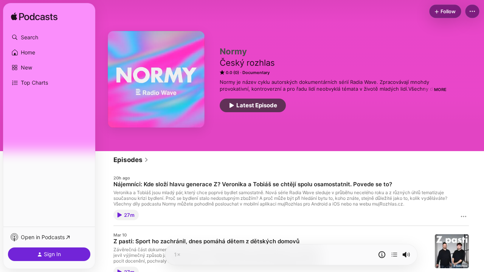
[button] (49, 37)
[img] (34, 17)
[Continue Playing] (394, 254)
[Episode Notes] (381, 254)
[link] (131, 160)
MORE (440, 89)
